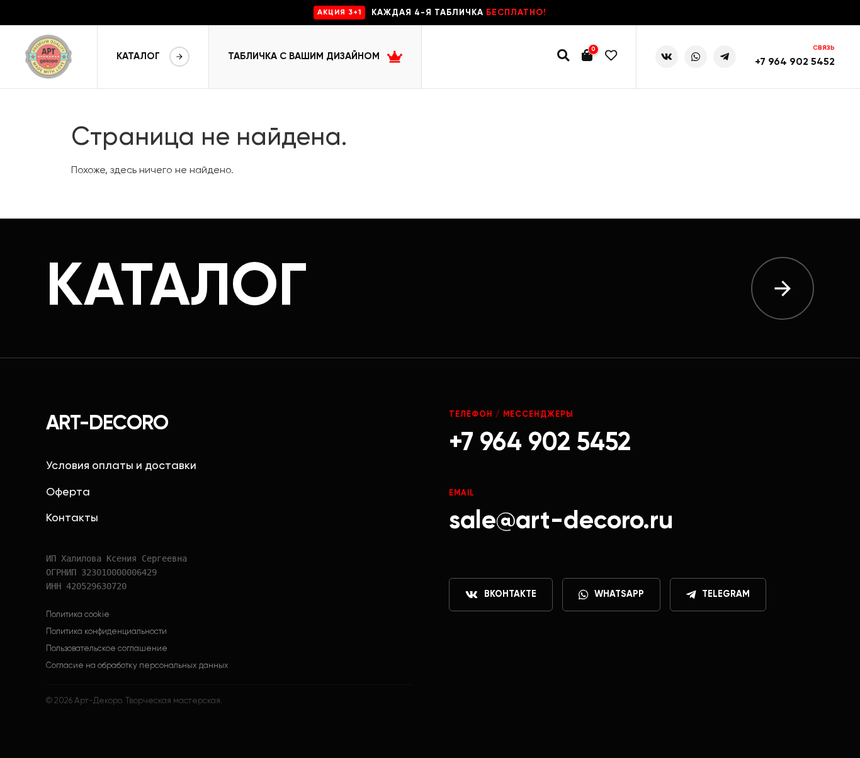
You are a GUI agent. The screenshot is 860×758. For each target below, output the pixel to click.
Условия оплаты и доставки (121, 466)
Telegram (726, 594)
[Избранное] (611, 57)
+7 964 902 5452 (795, 62)
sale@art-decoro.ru (561, 521)
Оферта (68, 492)
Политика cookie (78, 615)
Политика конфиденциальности (106, 632)
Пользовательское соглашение (106, 649)
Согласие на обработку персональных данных (137, 666)
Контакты (72, 518)
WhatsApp (619, 594)
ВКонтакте (510, 594)
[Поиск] (563, 57)
